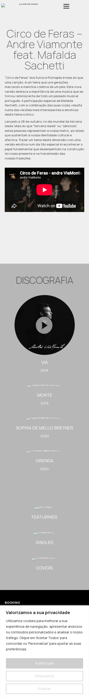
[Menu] (66, 6)
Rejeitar (44, 688)
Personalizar (44, 676)
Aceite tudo (44, 663)
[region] (44, 651)
